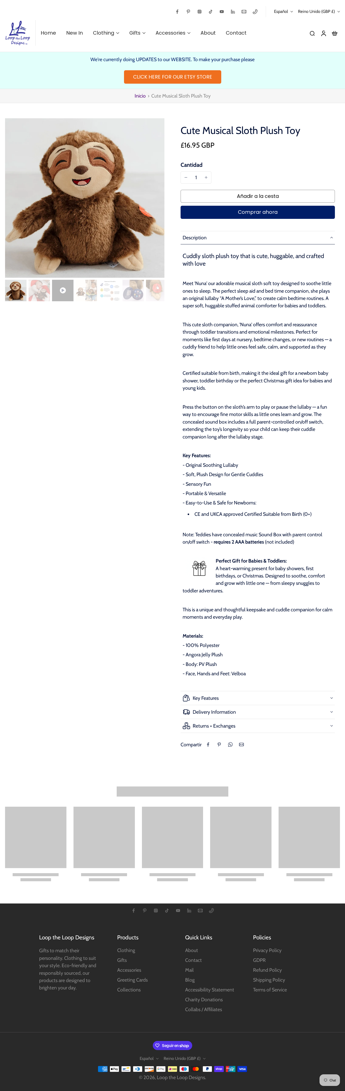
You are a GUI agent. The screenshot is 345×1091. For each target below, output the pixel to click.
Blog (190, 980)
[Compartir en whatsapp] (230, 744)
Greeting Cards (132, 980)
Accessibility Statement (209, 990)
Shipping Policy (269, 980)
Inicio (140, 96)
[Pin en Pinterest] (219, 744)
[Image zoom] (84, 198)
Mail (189, 970)
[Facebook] (177, 11)
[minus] (186, 177)
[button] (258, 196)
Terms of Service (270, 990)
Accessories (129, 970)
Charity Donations (204, 999)
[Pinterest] (188, 11)
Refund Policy (267, 970)
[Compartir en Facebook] (208, 744)
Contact (193, 960)
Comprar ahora (258, 212)
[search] (312, 33)
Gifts (122, 960)
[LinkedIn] (232, 11)
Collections (129, 990)
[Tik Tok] (210, 11)
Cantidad (192, 164)
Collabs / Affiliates (203, 1009)
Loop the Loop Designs (181, 1077)
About (191, 950)
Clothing (126, 950)
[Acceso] (323, 33)
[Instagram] (199, 11)
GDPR (259, 960)
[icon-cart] (334, 33)
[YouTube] (221, 11)
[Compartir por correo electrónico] (241, 744)
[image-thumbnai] (16, 290)
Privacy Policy (267, 950)
